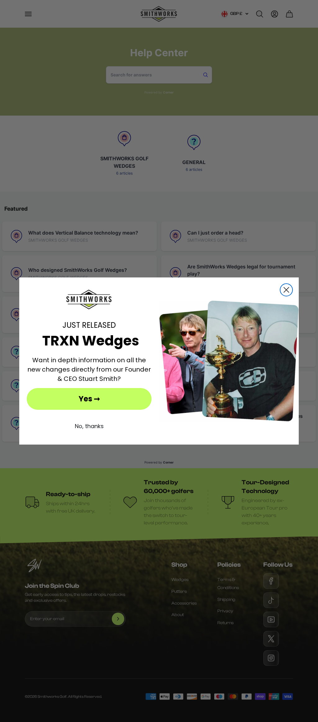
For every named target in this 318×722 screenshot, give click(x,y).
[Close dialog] (286, 290)
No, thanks (89, 426)
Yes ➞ (89, 399)
